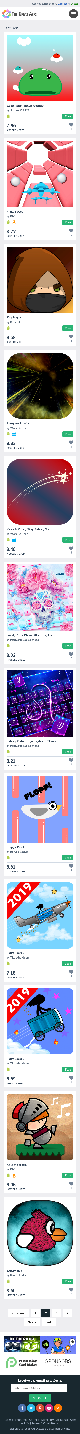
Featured (21, 1419)
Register (63, 3)
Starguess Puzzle (18, 423)
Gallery (34, 1419)
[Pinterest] (40, 1408)
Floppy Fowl (15, 847)
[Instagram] (49, 1408)
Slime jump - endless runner (25, 105)
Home (9, 1419)
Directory (47, 1419)
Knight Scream (17, 1164)
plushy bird (14, 1270)
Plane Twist (15, 211)
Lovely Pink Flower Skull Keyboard (31, 635)
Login (74, 3)
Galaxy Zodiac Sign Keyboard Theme (31, 741)
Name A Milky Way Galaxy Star (29, 529)
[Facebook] (22, 1408)
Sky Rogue (14, 317)
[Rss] (58, 1408)
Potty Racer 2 (15, 953)
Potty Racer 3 (15, 1059)
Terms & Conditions (45, 1423)
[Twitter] (31, 1408)
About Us (62, 1419)
